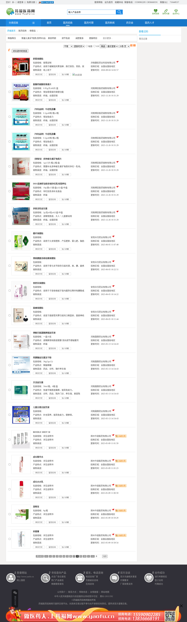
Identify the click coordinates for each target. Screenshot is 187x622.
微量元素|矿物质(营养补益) (33, 38)
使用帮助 (98, 2)
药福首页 (11, 31)
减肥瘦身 (79, 38)
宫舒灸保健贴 (39, 283)
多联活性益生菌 (40, 208)
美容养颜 (52, 38)
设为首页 (109, 2)
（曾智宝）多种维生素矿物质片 (47, 159)
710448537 (174, 2)
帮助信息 (83, 592)
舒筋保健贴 (38, 59)
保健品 (33, 31)
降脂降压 (12, 38)
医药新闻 (110, 22)
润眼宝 (36, 507)
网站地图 (105, 592)
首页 (49, 22)
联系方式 (72, 592)
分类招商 (13, 22)
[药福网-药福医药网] (20, 9)
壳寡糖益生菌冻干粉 (42, 358)
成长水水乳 (38, 482)
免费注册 (31, 2)
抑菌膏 (36, 531)
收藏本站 (119, 2)
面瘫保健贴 (38, 308)
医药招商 (67, 22)
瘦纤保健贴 (38, 233)
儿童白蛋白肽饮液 (41, 407)
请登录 (20, 2)
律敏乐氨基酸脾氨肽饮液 (44, 333)
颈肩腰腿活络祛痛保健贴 (44, 258)
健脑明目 (93, 38)
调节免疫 (66, 38)
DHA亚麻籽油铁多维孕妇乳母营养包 (49, 184)
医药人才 (149, 22)
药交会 (129, 22)
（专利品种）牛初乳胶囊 (44, 109)
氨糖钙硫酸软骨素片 (42, 84)
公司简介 (61, 592)
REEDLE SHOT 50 (41, 432)
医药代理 (89, 22)
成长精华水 (38, 457)
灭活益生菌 (38, 382)
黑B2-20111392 (106, 596)
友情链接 (94, 592)
